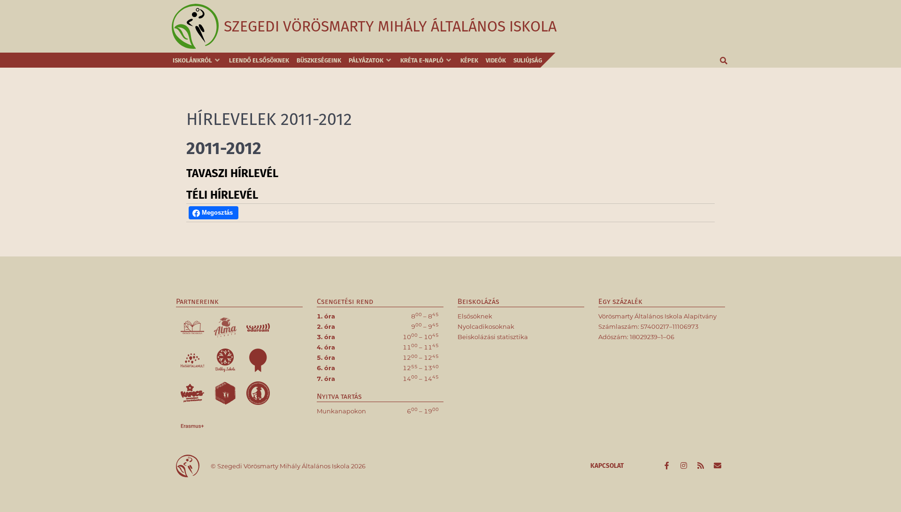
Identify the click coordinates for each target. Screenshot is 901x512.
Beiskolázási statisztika (493, 337)
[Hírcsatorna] (701, 466)
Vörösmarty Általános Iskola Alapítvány (657, 316)
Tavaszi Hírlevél (232, 173)
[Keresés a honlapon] (724, 60)
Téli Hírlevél (222, 195)
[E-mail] (717, 466)
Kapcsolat (607, 466)
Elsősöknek (475, 316)
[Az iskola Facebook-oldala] (667, 466)
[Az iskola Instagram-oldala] (684, 466)
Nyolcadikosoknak (486, 326)
